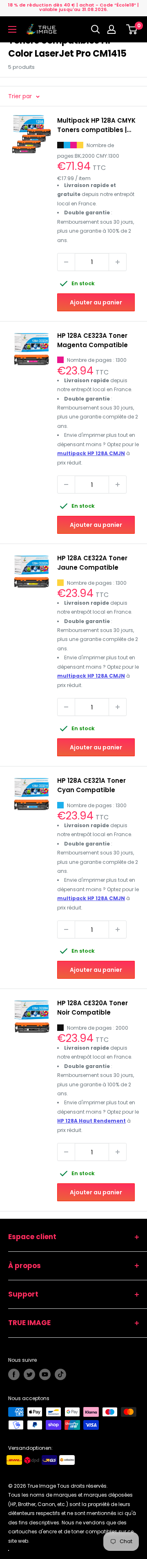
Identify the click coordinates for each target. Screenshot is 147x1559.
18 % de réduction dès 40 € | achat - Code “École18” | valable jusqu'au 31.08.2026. (73, 7)
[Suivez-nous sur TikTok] (60, 1374)
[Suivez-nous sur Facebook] (14, 1374)
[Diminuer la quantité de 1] (66, 262)
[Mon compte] (113, 29)
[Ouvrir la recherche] (95, 29)
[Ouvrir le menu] (12, 29)
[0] (132, 29)
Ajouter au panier (96, 302)
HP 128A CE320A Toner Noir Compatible (92, 1008)
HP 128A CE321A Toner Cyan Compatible (91, 785)
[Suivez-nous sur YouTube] (45, 1374)
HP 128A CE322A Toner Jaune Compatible (92, 563)
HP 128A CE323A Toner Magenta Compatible (92, 340)
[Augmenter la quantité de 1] (117, 262)
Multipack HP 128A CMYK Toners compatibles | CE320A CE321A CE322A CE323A (96, 125)
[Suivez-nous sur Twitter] (29, 1374)
